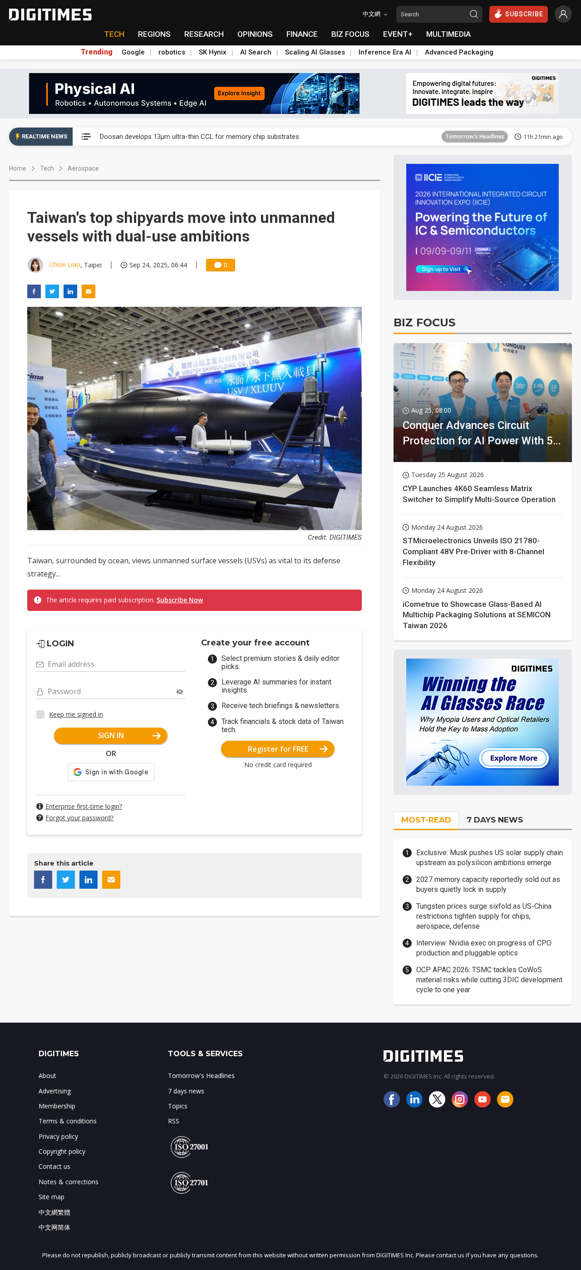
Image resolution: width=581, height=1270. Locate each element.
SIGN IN (111, 735)
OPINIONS (255, 34)
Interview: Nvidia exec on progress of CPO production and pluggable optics (483, 948)
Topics (177, 1106)
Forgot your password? (79, 817)
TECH (114, 34)
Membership (57, 1106)
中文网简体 (54, 1227)
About (47, 1075)
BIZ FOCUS (350, 34)
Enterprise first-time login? (83, 806)
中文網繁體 (54, 1212)
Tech (47, 168)
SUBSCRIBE (524, 14)
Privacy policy (58, 1136)
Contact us (54, 1166)
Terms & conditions (68, 1121)
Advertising (55, 1091)
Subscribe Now (180, 600)
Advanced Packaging (459, 52)
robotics (171, 52)
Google (133, 52)
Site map (51, 1196)
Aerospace (83, 168)
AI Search (255, 52)
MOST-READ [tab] (426, 819)
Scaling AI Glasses (315, 52)
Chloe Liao (64, 264)
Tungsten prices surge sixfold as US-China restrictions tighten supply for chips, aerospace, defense (483, 916)
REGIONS (154, 34)
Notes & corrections (68, 1181)
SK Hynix (212, 52)
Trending (97, 52)
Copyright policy (62, 1151)
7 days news (186, 1091)
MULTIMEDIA (448, 34)
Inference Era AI (385, 52)
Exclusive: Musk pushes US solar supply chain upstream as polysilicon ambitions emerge (489, 857)
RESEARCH (204, 34)
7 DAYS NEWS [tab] (495, 819)
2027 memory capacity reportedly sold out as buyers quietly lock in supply (488, 884)
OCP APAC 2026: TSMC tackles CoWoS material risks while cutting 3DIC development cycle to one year (489, 979)
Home (17, 168)
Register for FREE (278, 749)
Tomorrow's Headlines (474, 136)
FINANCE (302, 34)
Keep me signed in (76, 714)
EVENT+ (398, 34)
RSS (173, 1121)
